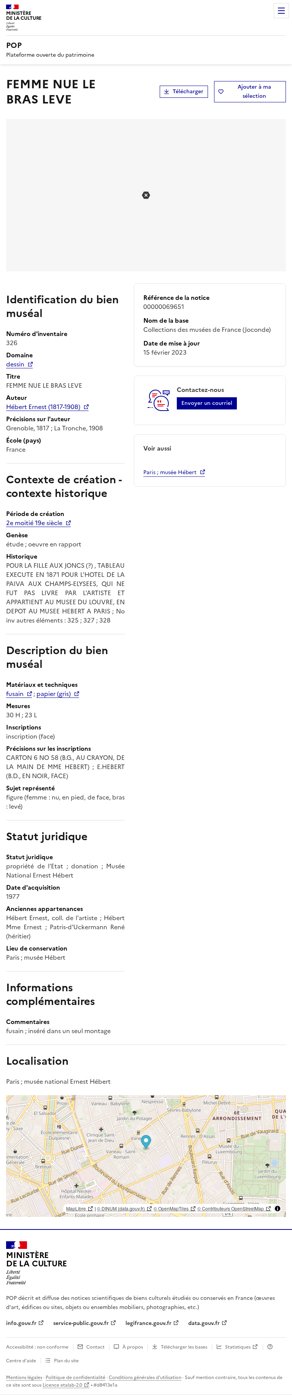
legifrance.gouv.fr (148, 1323)
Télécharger (188, 92)
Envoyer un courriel (206, 403)
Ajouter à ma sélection (254, 91)
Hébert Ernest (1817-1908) (43, 406)
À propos (132, 1347)
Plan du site (66, 1360)
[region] (146, 1156)
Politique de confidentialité (75, 1377)
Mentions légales (24, 1377)
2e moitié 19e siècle (34, 522)
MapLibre (76, 1208)
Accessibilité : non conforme (37, 1347)
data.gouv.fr (204, 1323)
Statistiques (238, 1347)
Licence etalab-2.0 (62, 1385)
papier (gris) (53, 693)
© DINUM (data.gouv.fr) (121, 1208)
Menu (281, 10)
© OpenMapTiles (171, 1208)
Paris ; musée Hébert (170, 472)
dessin (15, 364)
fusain (15, 693)
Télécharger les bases (184, 1347)
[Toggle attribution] (277, 1208)
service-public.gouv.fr (81, 1323)
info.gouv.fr (21, 1323)
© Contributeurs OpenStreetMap (230, 1208)
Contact (95, 1347)
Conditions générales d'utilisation (145, 1377)
